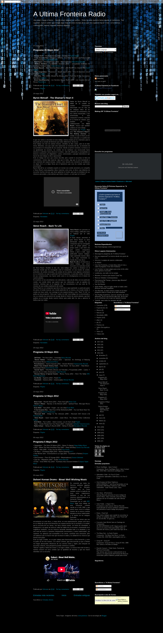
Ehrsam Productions (51, 60)
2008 (99, 435)
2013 (99, 350)
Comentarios (120, 309)
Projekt (83, 130)
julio (100, 369)
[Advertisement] (72, 36)
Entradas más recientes (43, 595)
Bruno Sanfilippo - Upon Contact (107, 467)
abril (100, 415)
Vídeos (99, 334)
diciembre (102, 355)
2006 (99, 441)
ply (97, 322)
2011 (99, 427)
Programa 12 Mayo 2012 (46, 396)
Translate (110, 52)
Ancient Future (56, 66)
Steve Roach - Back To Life (47, 226)
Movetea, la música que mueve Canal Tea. (108, 275)
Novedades (43, 216)
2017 (99, 342)
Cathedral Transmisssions (81, 424)
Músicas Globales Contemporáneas (106, 278)
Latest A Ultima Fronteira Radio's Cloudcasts (109, 181)
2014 (99, 347)
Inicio (64, 595)
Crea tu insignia (107, 88)
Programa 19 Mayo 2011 (45, 352)
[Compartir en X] (78, 85)
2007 (99, 438)
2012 (99, 353)
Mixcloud (129, 181)
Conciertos (100, 305)
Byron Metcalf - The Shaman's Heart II (53, 98)
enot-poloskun (82, 616)
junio (100, 372)
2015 (99, 344)
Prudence (42, 74)
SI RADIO (98, 262)
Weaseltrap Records (78, 62)
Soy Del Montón (100, 284)
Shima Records (63, 459)
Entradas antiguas (82, 595)
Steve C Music (38, 406)
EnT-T (71, 451)
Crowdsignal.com (102, 235)
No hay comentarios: (63, 85)
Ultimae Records (68, 380)
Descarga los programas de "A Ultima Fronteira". (110, 254)
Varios (99, 331)
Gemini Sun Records (82, 447)
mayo (101, 375)
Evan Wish (70, 408)
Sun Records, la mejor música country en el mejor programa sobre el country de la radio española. (111, 291)
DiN (59, 378)
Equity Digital (74, 56)
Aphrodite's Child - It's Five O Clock (108, 474)
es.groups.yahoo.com (116, 603)
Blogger (104, 616)
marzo (101, 418)
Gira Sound (65, 449)
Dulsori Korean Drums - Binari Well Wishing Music (60, 479)
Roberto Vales (98, 88)
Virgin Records (61, 372)
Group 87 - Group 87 (103, 541)
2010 (99, 430)
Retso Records (66, 358)
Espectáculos (101, 308)
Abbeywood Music (52, 362)
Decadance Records (80, 426)
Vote (119, 235)
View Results (101, 233)
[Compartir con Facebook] (80, 85)
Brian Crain (72, 402)
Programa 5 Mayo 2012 (45, 442)
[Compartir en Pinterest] (82, 85)
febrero (101, 421)
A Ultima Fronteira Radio (69, 14)
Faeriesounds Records (81, 364)
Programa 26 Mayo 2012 (46, 50)
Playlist (42, 88)
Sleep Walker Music (80, 445)
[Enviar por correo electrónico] (74, 85)
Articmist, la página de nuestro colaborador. (109, 260)
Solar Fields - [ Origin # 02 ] (105, 504)
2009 (99, 432)
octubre (101, 361)
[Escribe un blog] (76, 85)
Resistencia (42, 82)
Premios (99, 325)
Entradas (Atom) (48, 600)
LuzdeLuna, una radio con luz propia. (106, 273)
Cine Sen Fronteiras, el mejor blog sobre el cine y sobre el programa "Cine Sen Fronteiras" (111, 265)
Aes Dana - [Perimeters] (104, 493)
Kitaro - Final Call (102, 513)
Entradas (119, 306)
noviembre (102, 358)
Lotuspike (43, 78)
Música (99, 310)
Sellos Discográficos (103, 327)
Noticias (99, 313)
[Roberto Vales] (96, 90)
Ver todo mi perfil (100, 81)
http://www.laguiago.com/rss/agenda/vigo (108, 247)
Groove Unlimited (77, 457)
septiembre (102, 364)
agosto (101, 367)
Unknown (100, 78)
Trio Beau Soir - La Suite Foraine (107, 533)
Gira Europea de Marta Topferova (107, 482)
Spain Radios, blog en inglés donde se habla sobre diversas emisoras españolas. (111, 287)
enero (101, 423)
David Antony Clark (52, 368)
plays (98, 320)
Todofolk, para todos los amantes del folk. (108, 300)
